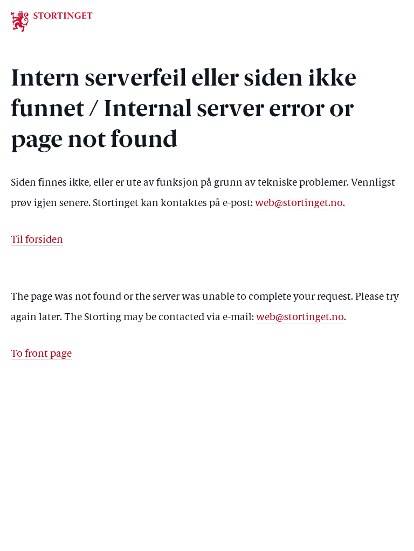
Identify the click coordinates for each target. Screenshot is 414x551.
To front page (41, 354)
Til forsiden (37, 240)
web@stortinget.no (299, 204)
